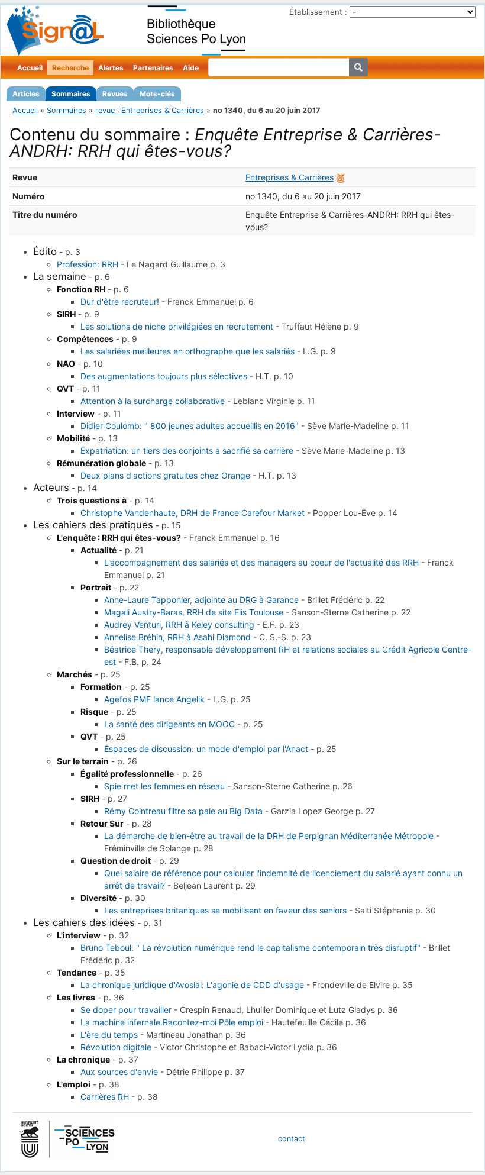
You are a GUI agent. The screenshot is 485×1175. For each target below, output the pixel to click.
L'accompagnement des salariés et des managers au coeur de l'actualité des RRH (261, 562)
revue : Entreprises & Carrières (149, 110)
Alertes (111, 67)
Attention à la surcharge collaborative (152, 401)
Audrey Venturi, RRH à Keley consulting (179, 624)
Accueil (30, 67)
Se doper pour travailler (126, 1010)
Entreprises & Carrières (289, 177)
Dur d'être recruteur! (119, 301)
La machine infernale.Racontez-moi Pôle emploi (171, 1022)
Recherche (70, 67)
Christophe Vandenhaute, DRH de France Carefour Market (192, 513)
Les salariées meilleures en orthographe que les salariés (187, 351)
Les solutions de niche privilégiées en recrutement (176, 326)
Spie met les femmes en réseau (164, 786)
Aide (191, 67)
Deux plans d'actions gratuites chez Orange (165, 475)
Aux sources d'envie (119, 1072)
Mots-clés (157, 93)
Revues (115, 93)
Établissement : (318, 12)
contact (291, 1138)
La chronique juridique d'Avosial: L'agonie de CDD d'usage (192, 985)
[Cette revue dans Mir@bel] (340, 177)
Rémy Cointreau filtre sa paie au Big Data (183, 811)
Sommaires (70, 93)
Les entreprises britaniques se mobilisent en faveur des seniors (225, 910)
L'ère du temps (109, 1034)
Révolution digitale (115, 1047)
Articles (26, 93)
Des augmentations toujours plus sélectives (163, 376)
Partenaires (153, 67)
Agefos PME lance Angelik (154, 699)
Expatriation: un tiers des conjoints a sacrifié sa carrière (186, 451)
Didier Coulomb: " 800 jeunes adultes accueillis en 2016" (189, 426)
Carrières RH (104, 1097)
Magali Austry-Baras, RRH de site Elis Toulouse (193, 612)
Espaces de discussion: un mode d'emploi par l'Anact (206, 749)
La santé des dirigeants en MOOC (169, 724)
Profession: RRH (87, 264)
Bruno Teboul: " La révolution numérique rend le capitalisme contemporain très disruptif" (250, 947)
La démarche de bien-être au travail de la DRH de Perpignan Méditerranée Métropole (269, 836)
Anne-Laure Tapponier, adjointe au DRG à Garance (201, 600)
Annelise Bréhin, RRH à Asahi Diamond (177, 637)
